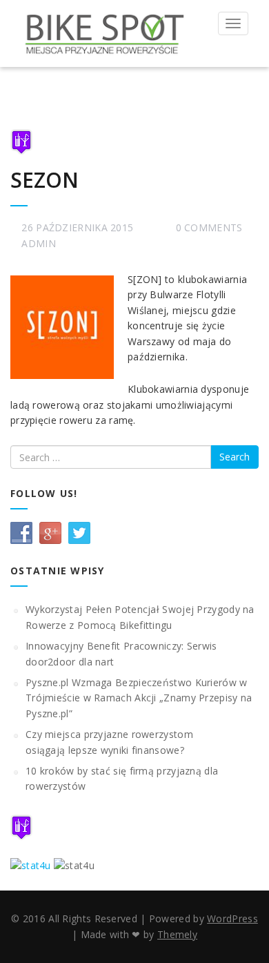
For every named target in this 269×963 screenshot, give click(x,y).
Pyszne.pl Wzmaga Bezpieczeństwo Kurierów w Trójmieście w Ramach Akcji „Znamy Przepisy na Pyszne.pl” (139, 698)
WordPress (232, 918)
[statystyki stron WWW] (30, 864)
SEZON (44, 180)
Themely (177, 934)
